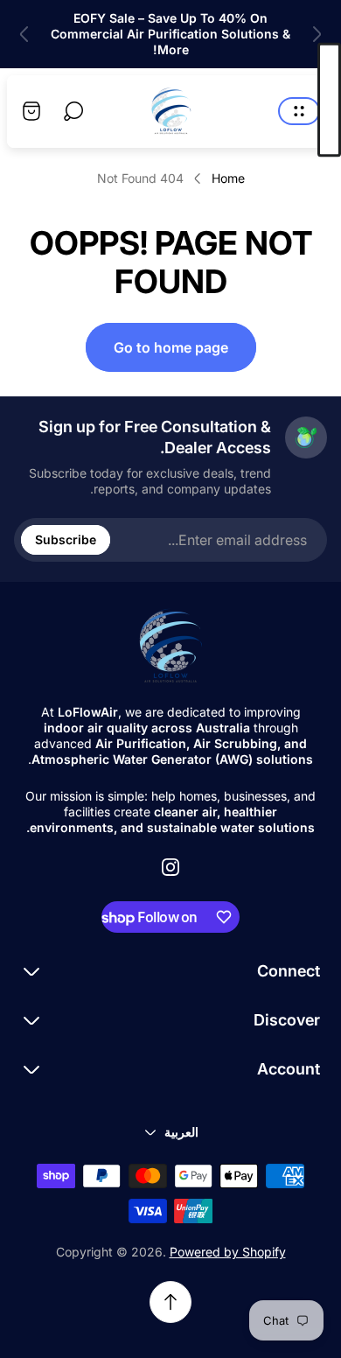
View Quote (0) (329, 100)
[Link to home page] (170, 646)
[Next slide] (24, 34)
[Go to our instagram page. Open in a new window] (170, 867)
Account (288, 1069)
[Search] (73, 111)
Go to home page (171, 347)
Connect (288, 971)
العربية (181, 1131)
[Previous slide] (316, 34)
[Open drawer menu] (299, 111)
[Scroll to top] (170, 1302)
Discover (287, 1020)
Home (228, 178)
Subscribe (65, 539)
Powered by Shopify (228, 1251)
